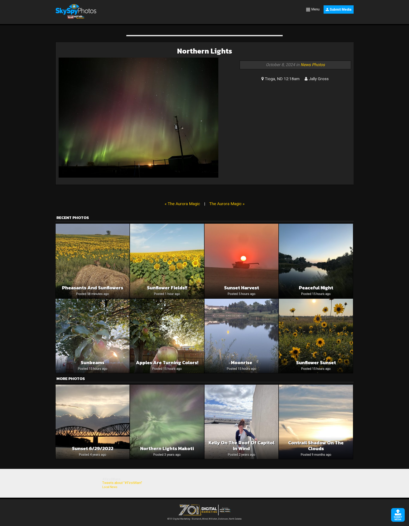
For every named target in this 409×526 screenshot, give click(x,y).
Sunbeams (92, 362)
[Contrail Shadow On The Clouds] (316, 421)
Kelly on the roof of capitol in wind (241, 445)
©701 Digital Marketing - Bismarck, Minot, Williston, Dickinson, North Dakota (204, 519)
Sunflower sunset (316, 362)
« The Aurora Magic (182, 203)
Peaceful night (316, 288)
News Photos (313, 64)
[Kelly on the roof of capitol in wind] (241, 421)
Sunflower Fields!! (167, 288)
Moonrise (241, 362)
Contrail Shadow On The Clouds (316, 445)
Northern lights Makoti (167, 448)
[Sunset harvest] (241, 260)
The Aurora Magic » (227, 203)
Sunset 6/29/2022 (92, 448)
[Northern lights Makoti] (167, 421)
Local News (109, 487)
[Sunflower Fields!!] (167, 260)
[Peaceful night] (316, 260)
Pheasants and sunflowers (92, 288)
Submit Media (340, 9)
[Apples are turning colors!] (167, 336)
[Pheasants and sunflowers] (92, 260)
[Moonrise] (241, 336)
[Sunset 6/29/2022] (92, 421)
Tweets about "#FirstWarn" (122, 483)
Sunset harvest (241, 288)
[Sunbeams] (92, 336)
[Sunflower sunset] (316, 336)
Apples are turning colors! (167, 362)
